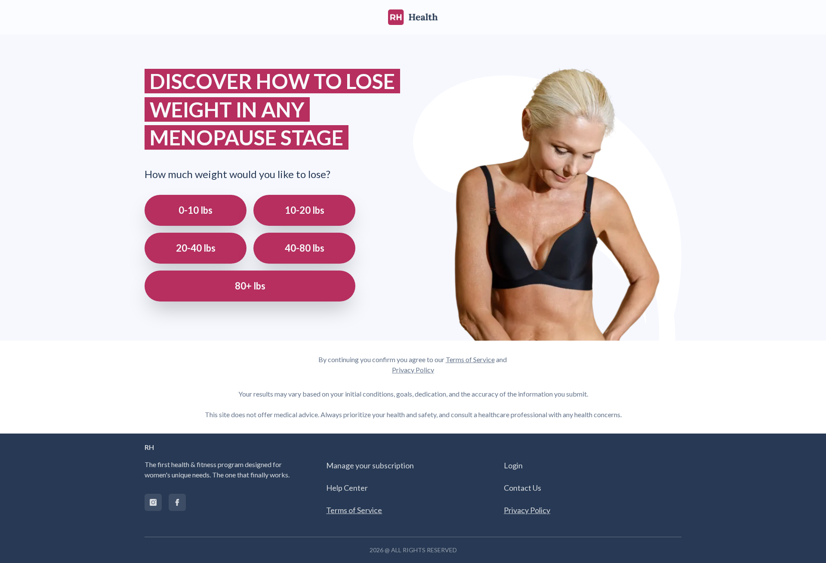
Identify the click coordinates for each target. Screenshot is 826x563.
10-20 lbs (304, 210)
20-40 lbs (196, 248)
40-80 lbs (304, 248)
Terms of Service (470, 359)
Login (513, 465)
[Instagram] (153, 502)
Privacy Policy (413, 370)
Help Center (347, 487)
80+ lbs (250, 286)
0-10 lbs (196, 210)
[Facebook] (177, 502)
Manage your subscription (370, 465)
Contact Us (522, 487)
